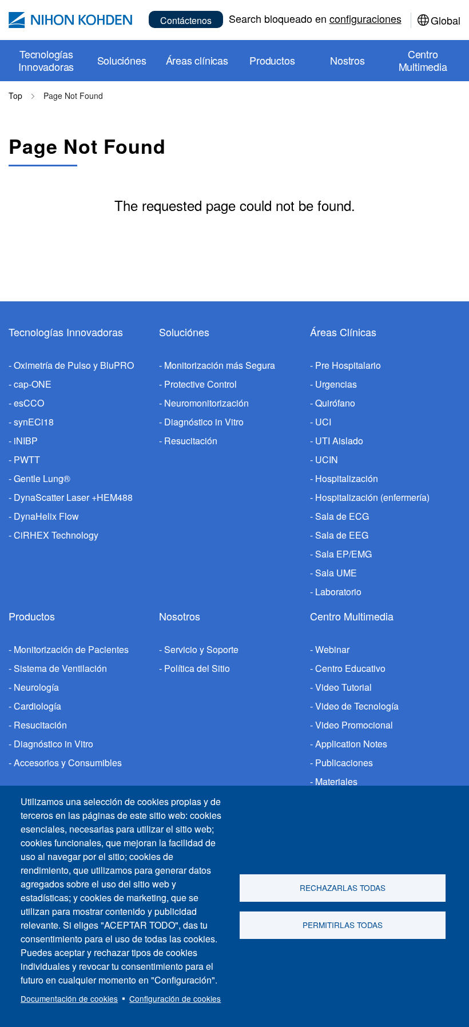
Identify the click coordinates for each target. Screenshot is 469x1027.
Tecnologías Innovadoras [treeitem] (46, 60)
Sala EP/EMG (343, 553)
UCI (323, 421)
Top (15, 95)
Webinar (332, 649)
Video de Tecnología (357, 705)
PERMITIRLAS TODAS (343, 924)
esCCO (29, 402)
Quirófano (335, 402)
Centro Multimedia (352, 615)
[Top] (70, 20)
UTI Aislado (339, 440)
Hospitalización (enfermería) (372, 497)
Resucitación (190, 440)
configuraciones (365, 18)
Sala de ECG (342, 516)
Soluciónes (184, 331)
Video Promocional (354, 724)
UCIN (326, 459)
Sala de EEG (341, 535)
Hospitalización (346, 478)
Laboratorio (338, 591)
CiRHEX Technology (56, 535)
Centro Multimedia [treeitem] (423, 60)
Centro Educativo (350, 668)
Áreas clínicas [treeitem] (197, 60)
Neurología (36, 687)
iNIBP (26, 440)
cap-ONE (32, 384)
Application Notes (351, 743)
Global (445, 20)
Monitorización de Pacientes (71, 649)
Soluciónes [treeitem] (121, 60)
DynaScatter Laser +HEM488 (73, 497)
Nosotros (179, 615)
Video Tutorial (343, 687)
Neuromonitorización (206, 402)
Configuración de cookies (175, 998)
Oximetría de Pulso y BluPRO (74, 365)
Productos (32, 615)
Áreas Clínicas (343, 331)
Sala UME (336, 572)
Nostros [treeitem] (347, 60)
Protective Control (200, 384)
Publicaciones (344, 762)
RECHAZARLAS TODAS (342, 887)
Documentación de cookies (69, 998)
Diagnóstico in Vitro (204, 421)
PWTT (27, 459)
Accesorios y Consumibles (68, 762)
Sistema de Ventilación (60, 668)
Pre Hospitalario (348, 365)
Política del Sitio (197, 668)
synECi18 (34, 421)
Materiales (336, 781)
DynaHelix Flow (46, 516)
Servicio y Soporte (201, 649)
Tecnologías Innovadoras (66, 331)
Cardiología (37, 705)
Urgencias (336, 384)
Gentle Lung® (42, 478)
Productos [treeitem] (272, 60)
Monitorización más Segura (219, 365)
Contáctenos (186, 20)
